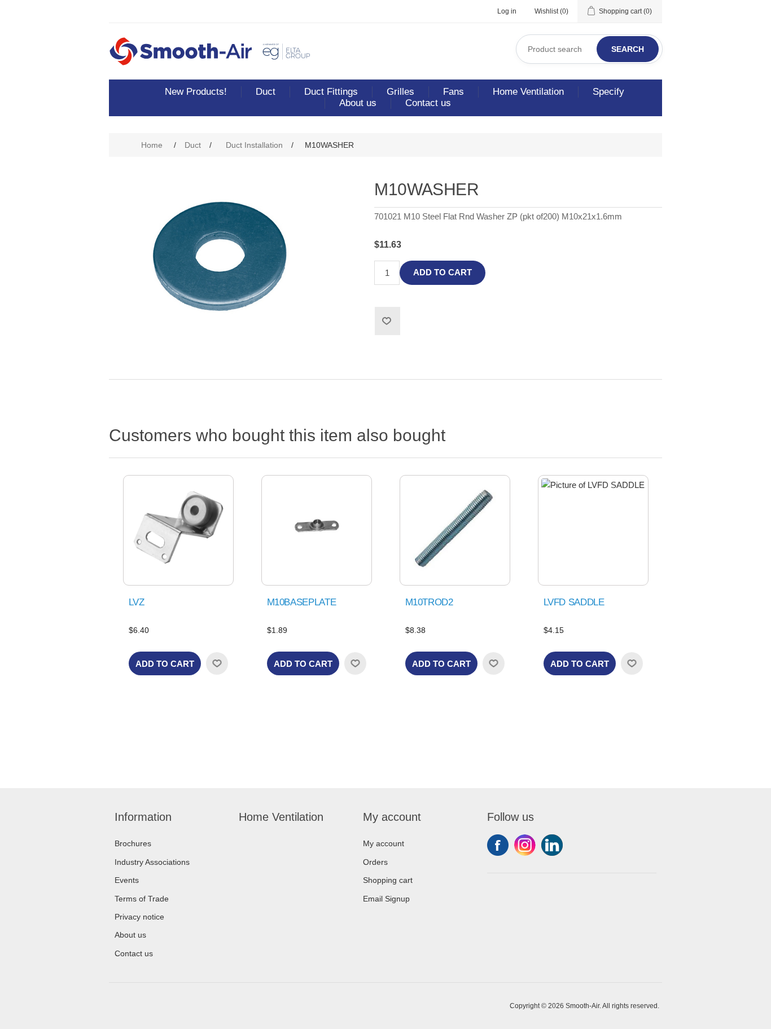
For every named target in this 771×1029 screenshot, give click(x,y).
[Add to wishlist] (216, 663)
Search (627, 49)
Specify (608, 91)
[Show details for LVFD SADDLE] (593, 530)
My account (383, 843)
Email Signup (386, 898)
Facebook (498, 845)
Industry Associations (152, 862)
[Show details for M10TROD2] (455, 530)
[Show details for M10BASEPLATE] (316, 530)
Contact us (428, 103)
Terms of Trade (142, 898)
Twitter (525, 845)
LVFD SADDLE (574, 602)
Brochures (133, 843)
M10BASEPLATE (301, 602)
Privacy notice (139, 916)
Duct (265, 91)
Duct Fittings (331, 91)
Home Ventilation (528, 91)
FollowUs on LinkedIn (552, 845)
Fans (453, 91)
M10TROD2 (429, 602)
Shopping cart (388, 880)
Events (127, 880)
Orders (375, 862)
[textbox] (589, 49)
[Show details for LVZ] (178, 530)
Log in (506, 11)
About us (357, 103)
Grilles (400, 91)
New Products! (196, 91)
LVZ (136, 602)
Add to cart (442, 272)
